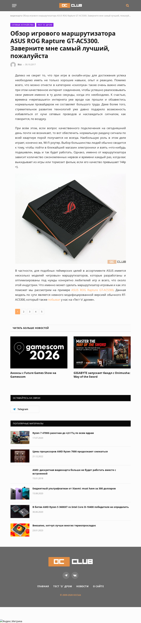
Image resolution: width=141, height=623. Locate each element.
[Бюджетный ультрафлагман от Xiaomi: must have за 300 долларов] (19, 492)
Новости (82, 586)
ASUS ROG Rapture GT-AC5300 (92, 290)
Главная (43, 586)
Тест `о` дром (45, 24)
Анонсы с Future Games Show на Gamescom (33, 375)
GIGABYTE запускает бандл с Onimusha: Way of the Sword (102, 375)
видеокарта (16, 15)
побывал (54, 299)
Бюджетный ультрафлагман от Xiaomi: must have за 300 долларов (74, 488)
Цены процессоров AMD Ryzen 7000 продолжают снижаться (70, 451)
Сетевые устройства (23, 24)
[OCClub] (70, 5)
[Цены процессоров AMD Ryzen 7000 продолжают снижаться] (19, 455)
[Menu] (14, 5)
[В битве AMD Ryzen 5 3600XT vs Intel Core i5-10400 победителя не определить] (19, 511)
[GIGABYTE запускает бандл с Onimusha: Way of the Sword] (102, 352)
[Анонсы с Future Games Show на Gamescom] (38, 352)
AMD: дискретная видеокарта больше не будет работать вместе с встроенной (74, 471)
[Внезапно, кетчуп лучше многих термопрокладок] (19, 529)
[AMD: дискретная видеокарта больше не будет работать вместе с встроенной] (19, 474)
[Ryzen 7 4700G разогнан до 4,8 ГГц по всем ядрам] (19, 437)
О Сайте (98, 586)
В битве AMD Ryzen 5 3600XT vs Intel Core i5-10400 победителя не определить (80, 507)
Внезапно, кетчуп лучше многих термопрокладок (64, 525)
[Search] (127, 5)
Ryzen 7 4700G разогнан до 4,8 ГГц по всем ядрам (63, 433)
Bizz (20, 64)
